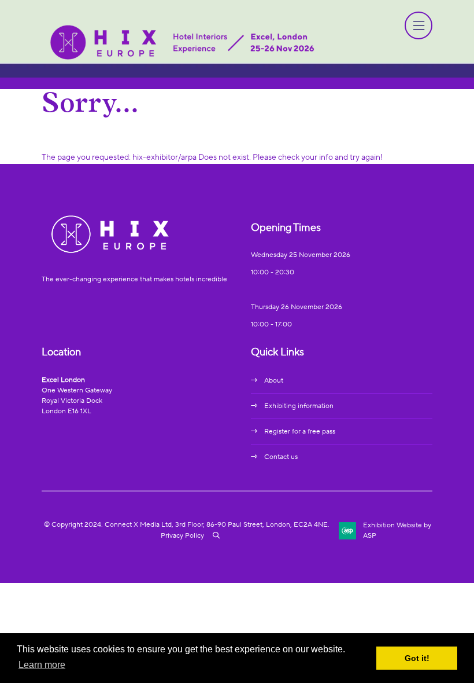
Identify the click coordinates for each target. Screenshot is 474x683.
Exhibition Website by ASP (397, 530)
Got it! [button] (417, 658)
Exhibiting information (299, 406)
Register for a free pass (299, 431)
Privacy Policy (182, 535)
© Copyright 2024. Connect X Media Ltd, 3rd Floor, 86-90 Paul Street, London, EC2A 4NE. (186, 524)
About (273, 380)
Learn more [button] (41, 665)
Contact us (281, 457)
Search (216, 535)
